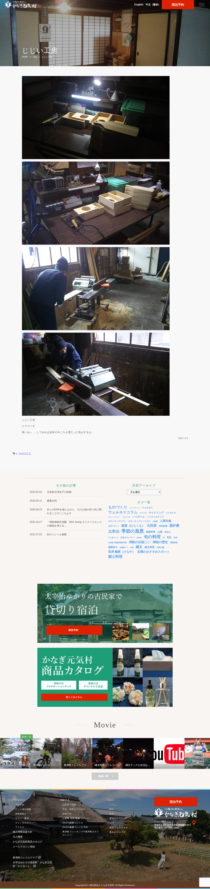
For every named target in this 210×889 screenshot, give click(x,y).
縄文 (139, 547)
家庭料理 (150, 532)
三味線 (155, 521)
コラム (112, 805)
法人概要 (18, 836)
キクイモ (143, 513)
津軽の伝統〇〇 (140, 542)
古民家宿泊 (19, 800)
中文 (153, 4)
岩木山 (167, 532)
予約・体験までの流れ (73, 809)
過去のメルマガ (117, 832)
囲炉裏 (174, 525)
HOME (25, 57)
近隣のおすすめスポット (153, 551)
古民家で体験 (69, 805)
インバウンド (135, 508)
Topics (110, 800)
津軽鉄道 (174, 542)
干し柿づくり (113, 538)
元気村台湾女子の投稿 (59, 492)
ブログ (110, 823)
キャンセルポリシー (25, 822)
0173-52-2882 (172, 827)
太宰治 (113, 531)
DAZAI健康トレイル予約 (75, 827)
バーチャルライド (155, 517)
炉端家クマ (124, 547)
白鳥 (132, 547)
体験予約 (67, 814)
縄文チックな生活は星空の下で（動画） (108, 765)
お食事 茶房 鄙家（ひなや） (77, 818)
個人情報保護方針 (22, 832)
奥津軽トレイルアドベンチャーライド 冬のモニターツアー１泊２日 (16, 765)
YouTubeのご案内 (136, 765)
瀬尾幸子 (112, 547)
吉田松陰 (163, 526)
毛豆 (169, 537)
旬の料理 (152, 537)
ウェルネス (147, 507)
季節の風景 (132, 531)
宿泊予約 (178, 4)
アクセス (19, 827)
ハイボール (138, 516)
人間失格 (165, 521)
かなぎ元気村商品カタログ (27, 841)
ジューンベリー (114, 517)
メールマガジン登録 (24, 846)
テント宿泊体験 (23, 809)
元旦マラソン (113, 526)
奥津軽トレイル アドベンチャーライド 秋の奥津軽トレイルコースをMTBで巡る (46, 765)
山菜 (159, 532)
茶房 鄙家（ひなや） (121, 551)
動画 (111, 814)
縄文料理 (150, 547)
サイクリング (156, 512)
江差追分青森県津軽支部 (117, 542)
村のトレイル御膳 (57, 534)
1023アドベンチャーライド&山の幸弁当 (169, 765)
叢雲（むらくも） (133, 525)
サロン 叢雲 (22, 818)
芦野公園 (160, 547)
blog (35, 57)
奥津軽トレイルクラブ (25, 857)
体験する (65, 800)
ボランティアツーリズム (139, 521)
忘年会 (139, 538)
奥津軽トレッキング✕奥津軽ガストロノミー (80, 833)
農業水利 (52, 500)
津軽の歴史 (160, 542)
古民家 (152, 525)
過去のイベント (117, 818)
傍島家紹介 (21, 814)
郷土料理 (115, 557)
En (138, 4)
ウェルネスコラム (123, 512)
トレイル (126, 517)
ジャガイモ (171, 513)
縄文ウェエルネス (118, 827)
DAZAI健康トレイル (72, 822)
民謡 (175, 538)
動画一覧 (103, 776)
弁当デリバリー (128, 537)
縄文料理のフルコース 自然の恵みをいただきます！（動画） (78, 765)
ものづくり (25, 453)
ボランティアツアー (117, 521)
